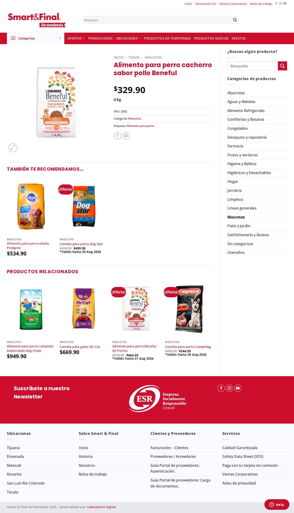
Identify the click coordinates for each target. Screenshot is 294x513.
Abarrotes (236, 92)
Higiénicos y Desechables (249, 172)
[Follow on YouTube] (284, 4)
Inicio (188, 4)
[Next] (213, 324)
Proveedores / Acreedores (173, 456)
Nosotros (87, 465)
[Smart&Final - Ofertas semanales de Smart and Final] (41, 20)
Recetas (239, 38)
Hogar (232, 181)
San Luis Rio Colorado (26, 483)
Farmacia (235, 146)
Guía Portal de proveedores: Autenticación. (174, 468)
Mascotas (236, 217)
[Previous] (7, 324)
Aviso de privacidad (239, 483)
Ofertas (75, 38)
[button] (35, 38)
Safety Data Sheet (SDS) (242, 456)
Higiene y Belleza (241, 163)
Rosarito (14, 474)
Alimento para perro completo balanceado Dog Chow (30, 348)
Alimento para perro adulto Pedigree (28, 245)
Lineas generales (242, 208)
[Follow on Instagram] (280, 4)
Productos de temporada (167, 38)
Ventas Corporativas (233, 4)
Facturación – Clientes (169, 447)
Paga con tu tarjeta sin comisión (250, 465)
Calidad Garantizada (239, 447)
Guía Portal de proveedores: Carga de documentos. (180, 483)
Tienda (134, 57)
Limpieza (235, 199)
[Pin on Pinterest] (126, 136)
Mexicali (14, 465)
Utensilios (236, 252)
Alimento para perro (140, 126)
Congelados (237, 128)
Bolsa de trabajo (261, 4)
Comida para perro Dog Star (81, 244)
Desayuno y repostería (247, 137)
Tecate (12, 492)
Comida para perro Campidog (188, 347)
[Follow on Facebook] (276, 4)
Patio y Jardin (238, 225)
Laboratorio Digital (101, 507)
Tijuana (13, 447)
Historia (86, 456)
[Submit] (235, 20)
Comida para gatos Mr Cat (80, 347)
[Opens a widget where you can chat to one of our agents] (276, 505)
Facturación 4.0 (205, 4)
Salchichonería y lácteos (248, 234)
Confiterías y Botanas (245, 119)
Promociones (100, 38)
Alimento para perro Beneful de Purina (134, 348)
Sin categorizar (240, 243)
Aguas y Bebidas (241, 101)
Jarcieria (234, 190)
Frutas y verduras (242, 155)
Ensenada (15, 456)
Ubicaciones (127, 38)
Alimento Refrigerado (246, 110)
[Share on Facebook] (118, 136)
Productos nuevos (211, 38)
